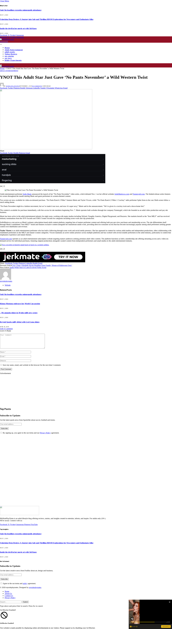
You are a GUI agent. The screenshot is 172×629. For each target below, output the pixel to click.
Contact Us (9, 596)
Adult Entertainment (14, 50)
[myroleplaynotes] (7, 39)
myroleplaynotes (13, 86)
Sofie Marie (27, 194)
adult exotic (10, 52)
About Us (8, 594)
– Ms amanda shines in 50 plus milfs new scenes (18, 313)
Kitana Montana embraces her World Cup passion (20, 304)
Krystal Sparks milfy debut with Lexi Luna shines (19, 322)
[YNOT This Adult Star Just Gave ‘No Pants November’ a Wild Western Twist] (46, 149)
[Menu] (1, 44)
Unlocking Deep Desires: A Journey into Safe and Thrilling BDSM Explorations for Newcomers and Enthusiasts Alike (46, 19)
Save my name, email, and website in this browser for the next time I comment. (32, 365)
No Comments (37, 86)
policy (25, 583)
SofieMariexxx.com (122, 194)
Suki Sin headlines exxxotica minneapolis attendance (20, 10)
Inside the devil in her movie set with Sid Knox (18, 28)
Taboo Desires (11, 54)
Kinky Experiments (13, 60)
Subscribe (4, 42)
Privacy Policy (45, 433)
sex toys (8, 58)
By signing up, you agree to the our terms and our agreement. (30, 433)
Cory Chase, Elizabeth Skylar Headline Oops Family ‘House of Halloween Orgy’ (42, 265)
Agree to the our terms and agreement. (19, 583)
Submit (25, 602)
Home (7, 48)
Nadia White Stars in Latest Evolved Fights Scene (27, 267)
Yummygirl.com (139, 194)
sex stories (9, 56)
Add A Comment (6, 329)
